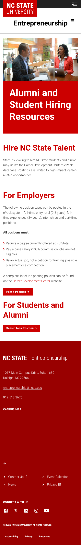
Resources (44, 536)
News (12, 484)
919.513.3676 (12, 397)
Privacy (28, 536)
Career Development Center (31, 281)
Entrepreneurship (41, 23)
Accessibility (11, 536)
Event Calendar (57, 477)
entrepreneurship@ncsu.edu (22, 388)
